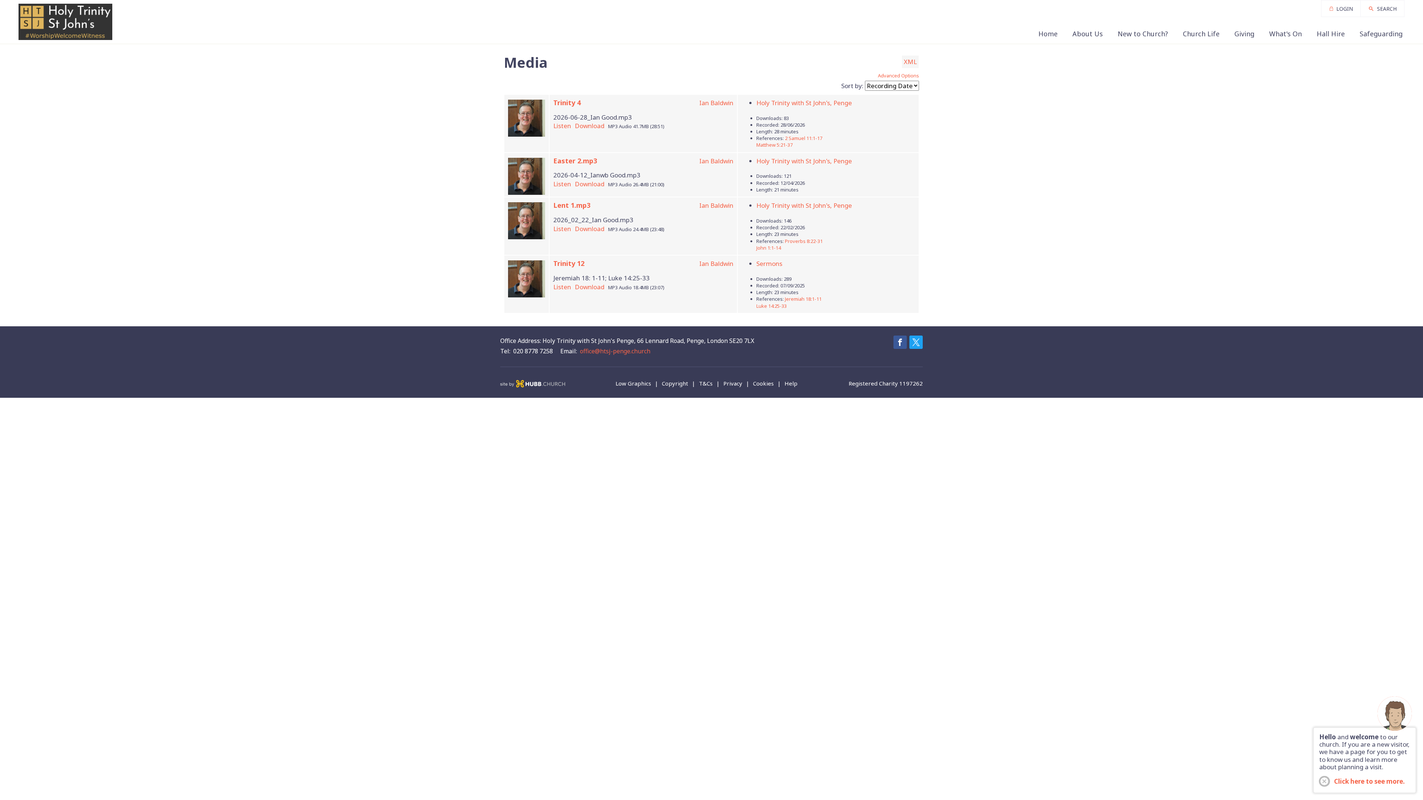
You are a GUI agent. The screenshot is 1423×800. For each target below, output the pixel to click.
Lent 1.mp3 (571, 205)
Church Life (1201, 33)
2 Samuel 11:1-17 (803, 138)
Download (589, 125)
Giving (1244, 33)
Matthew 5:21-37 (774, 144)
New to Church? (1143, 33)
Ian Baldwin (716, 103)
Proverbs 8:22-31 (804, 241)
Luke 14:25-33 (771, 306)
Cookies (763, 383)
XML (910, 61)
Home (1048, 33)
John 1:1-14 (768, 247)
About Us (1087, 33)
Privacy (732, 383)
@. (615, 351)
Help (791, 383)
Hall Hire (1331, 33)
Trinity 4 (567, 102)
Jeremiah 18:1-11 (803, 299)
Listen (562, 125)
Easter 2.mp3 (575, 160)
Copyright (675, 383)
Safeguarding (1381, 33)
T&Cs (706, 383)
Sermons (769, 263)
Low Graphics (633, 383)
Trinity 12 (568, 263)
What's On (1285, 33)
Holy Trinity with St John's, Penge (804, 103)
